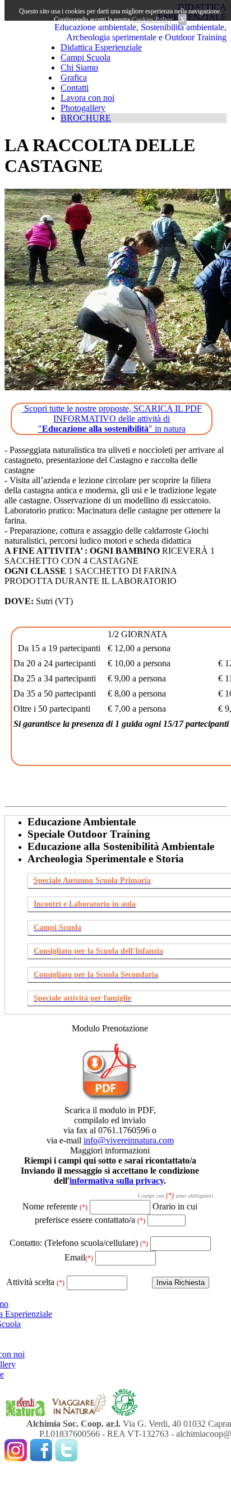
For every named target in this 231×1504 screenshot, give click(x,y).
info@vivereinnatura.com (129, 1140)
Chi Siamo (79, 67)
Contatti (75, 87)
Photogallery (83, 108)
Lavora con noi (87, 97)
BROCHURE (86, 118)
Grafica (74, 77)
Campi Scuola (85, 57)
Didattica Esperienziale (101, 47)
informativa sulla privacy (117, 1180)
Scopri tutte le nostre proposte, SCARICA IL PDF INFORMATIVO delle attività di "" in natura (112, 418)
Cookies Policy (152, 20)
